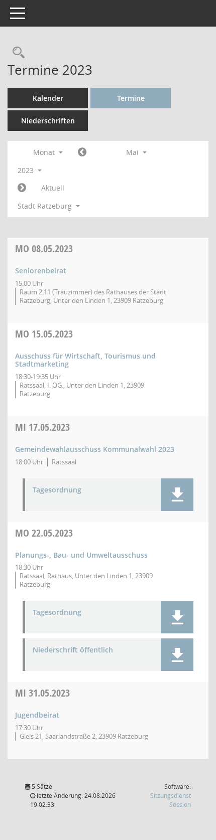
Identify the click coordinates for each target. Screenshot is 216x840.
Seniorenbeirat (40, 270)
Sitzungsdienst (170, 800)
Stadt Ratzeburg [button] (46, 206)
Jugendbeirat (37, 715)
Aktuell (52, 188)
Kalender (48, 98)
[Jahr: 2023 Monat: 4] (82, 152)
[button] (177, 494)
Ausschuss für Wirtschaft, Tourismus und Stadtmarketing (85, 360)
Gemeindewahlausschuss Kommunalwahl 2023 (94, 449)
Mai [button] (133, 152)
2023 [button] (27, 170)
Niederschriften (48, 120)
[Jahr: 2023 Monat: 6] (22, 188)
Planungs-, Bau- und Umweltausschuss (81, 555)
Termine (131, 98)
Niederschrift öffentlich (73, 650)
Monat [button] (45, 152)
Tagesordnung (57, 490)
